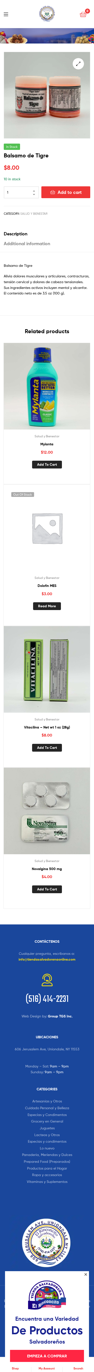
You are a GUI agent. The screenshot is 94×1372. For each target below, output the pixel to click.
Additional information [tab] (27, 243)
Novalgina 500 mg (47, 869)
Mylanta (46, 444)
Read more (47, 606)
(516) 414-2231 (47, 999)
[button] (78, 63)
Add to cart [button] (47, 464)
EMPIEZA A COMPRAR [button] (47, 1355)
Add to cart (70, 192)
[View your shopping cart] (83, 14)
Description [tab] (15, 234)
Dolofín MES (47, 585)
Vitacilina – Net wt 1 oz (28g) (47, 727)
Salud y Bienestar (33, 214)
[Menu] (7, 14)
